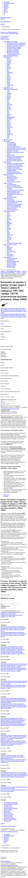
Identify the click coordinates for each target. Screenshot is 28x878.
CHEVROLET (10, 255)
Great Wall (9, 104)
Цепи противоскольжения (11, 55)
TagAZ (8, 131)
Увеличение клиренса (9, 211)
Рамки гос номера (11, 208)
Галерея (6, 11)
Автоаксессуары (8, 198)
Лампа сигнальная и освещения (15, 190)
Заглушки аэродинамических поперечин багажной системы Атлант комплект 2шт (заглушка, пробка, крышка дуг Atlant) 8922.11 (13, 652)
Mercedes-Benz (11, 117)
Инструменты (7, 162)
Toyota (8, 83)
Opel (8, 75)
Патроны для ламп (12, 197)
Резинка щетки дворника (13, 181)
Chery (8, 86)
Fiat (8, 100)
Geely (8, 103)
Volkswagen (10, 85)
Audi (8, 58)
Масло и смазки (8, 139)
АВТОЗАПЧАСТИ (12, 258)
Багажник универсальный (14, 48)
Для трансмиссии (11, 143)
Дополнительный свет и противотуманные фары (13, 192)
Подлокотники (8, 57)
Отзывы (6, 496)
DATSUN (9, 250)
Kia (8, 69)
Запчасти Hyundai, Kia (13, 261)
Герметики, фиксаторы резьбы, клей (16, 148)
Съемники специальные (13, 167)
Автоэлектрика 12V (12, 202)
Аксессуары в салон (12, 209)
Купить (3, 352)
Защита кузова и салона (10, 244)
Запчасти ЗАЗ (10, 260)
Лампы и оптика (8, 183)
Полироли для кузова (12, 150)
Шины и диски (11, 155)
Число (8, 606)
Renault (9, 79)
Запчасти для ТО (11, 265)
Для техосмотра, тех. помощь (14, 201)
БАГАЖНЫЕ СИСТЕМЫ (10, 41)
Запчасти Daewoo (11, 264)
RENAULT (10, 247)
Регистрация (7, 17)
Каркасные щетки (11, 176)
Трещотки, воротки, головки (14, 169)
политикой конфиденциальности (10, 408)
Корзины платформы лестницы (15, 45)
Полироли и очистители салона (15, 156)
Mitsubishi (9, 118)
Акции (5, 9)
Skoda (8, 80)
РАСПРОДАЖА (11, 267)
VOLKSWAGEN (11, 251)
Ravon (8, 78)
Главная (3, 271)
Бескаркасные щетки (12, 177)
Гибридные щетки (11, 178)
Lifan (8, 113)
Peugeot (9, 76)
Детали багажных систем (13, 54)
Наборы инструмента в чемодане (15, 163)
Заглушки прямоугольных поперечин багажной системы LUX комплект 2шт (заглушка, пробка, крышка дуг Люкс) (13, 687)
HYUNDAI (10, 254)
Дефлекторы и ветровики (10, 89)
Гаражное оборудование (13, 171)
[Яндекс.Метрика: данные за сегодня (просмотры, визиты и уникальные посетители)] (6, 861)
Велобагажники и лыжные (14, 47)
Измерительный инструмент (14, 173)
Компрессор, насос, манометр (15, 204)
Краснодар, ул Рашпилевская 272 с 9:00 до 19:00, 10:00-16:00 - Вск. (9, 32)
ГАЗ (8, 138)
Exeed (8, 99)
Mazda (8, 114)
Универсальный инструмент (14, 164)
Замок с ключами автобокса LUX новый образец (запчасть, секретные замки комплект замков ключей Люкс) (14, 761)
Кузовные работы (11, 170)
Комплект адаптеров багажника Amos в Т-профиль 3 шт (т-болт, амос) (12, 615)
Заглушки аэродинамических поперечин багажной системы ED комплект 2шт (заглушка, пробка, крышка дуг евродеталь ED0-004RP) (13, 724)
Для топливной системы (13, 146)
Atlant (2, 274)
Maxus (8, 115)
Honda (8, 66)
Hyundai (9, 68)
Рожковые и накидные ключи (15, 166)
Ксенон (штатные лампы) (13, 185)
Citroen (8, 61)
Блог (5, 10)
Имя (2, 604)
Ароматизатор (10, 199)
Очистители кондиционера (14, 157)
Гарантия (6, 4)
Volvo (8, 236)
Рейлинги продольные (13, 52)
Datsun (8, 64)
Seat (8, 230)
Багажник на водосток (13, 50)
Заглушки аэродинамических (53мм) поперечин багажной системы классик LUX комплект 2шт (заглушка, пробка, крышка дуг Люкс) (13, 669)
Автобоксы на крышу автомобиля (16, 44)
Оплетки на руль (8, 87)
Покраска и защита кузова (14, 159)
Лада (8, 71)
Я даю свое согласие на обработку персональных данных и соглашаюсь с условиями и (14, 407)
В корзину (3, 625)
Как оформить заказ (9, 3)
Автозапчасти (7, 257)
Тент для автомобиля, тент (14, 206)
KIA (8, 220)
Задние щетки (10, 180)
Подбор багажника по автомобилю (16, 43)
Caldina (24, 272)
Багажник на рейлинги (13, 51)
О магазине (7, 2)
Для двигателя (10, 142)
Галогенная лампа (11, 184)
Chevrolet (9, 59)
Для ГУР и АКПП (11, 145)
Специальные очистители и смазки (16, 149)
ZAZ (8, 135)
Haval (8, 106)
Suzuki (8, 82)
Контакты (6, 7)
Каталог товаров (5, 39)
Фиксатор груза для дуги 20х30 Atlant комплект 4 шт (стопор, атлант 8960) (14, 790)
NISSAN (9, 248)
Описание (6, 495)
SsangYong (9, 127)
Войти (2, 17)
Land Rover (10, 72)
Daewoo (9, 62)
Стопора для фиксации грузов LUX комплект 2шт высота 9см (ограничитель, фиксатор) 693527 (14, 776)
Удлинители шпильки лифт (14, 243)
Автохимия (7, 141)
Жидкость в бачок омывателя (14, 160)
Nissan (8, 73)
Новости (6, 6)
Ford (8, 65)
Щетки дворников (8, 174)
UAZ (8, 136)
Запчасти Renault (11, 262)
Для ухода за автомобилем (14, 205)
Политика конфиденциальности (9, 831)
